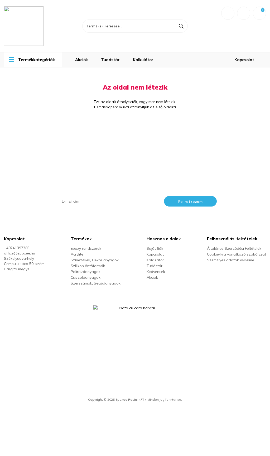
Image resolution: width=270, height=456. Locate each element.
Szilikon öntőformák (88, 265)
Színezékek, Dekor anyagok (95, 260)
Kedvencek (156, 271)
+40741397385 (17, 248)
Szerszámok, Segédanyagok (95, 283)
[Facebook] (6, 280)
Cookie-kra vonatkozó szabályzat (236, 254)
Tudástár (110, 59)
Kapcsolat (244, 59)
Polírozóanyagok (85, 271)
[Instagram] (16, 280)
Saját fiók (155, 248)
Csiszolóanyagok (85, 277)
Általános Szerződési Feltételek (234, 248)
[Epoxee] (35, 26)
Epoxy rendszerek (86, 248)
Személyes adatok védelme (230, 260)
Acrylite (77, 254)
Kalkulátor (143, 59)
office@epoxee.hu (19, 253)
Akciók (81, 59)
